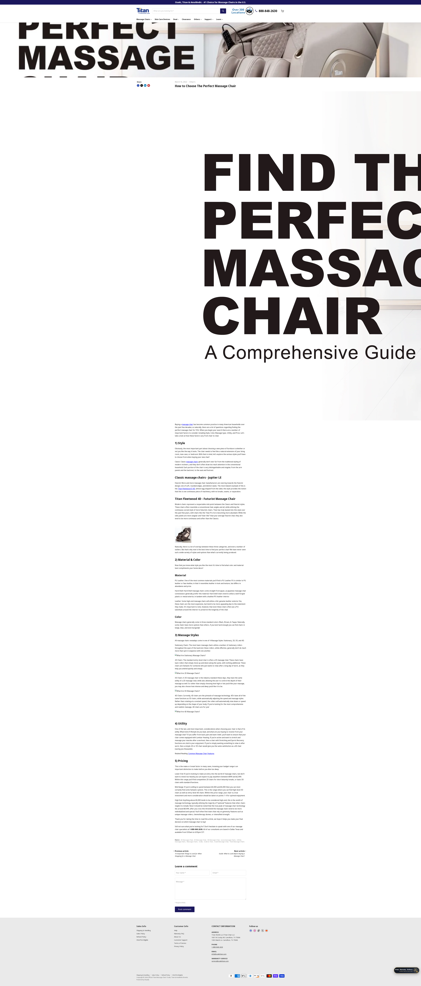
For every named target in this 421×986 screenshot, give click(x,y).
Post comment (184, 909)
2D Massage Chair (187, 840)
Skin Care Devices (162, 19)
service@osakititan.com (220, 961)
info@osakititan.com (219, 954)
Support (208, 19)
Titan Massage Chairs (237, 842)
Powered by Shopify (142, 980)
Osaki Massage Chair (221, 842)
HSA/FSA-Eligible (142, 940)
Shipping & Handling (143, 930)
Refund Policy (141, 937)
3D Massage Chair (200, 840)
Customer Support (180, 940)
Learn (219, 19)
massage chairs (192, 461)
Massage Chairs (143, 19)
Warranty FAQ (179, 933)
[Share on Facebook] (138, 85)
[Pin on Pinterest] (148, 85)
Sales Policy (140, 933)
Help (175, 930)
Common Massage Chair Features (201, 753)
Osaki (201, 842)
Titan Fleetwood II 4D (186, 488)
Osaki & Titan (208, 842)
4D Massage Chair (213, 840)
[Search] (223, 10)
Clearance (186, 19)
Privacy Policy (179, 946)
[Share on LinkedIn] (145, 85)
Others (197, 19)
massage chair (187, 424)
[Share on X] (141, 85)
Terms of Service (180, 943)
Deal (175, 19)
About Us (177, 937)
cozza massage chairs (228, 840)
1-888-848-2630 (217, 947)
